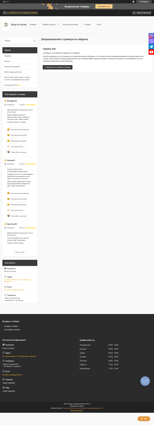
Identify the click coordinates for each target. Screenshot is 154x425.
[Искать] (34, 41)
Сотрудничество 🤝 (12, 85)
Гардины (7, 56)
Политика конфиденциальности (92, 408)
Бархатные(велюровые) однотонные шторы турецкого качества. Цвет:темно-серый (18, 117)
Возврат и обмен (11, 326)
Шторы (7, 61)
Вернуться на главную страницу (59, 67)
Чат (145, 419)
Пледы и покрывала (12, 67)
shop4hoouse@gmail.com (14, 290)
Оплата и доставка (70, 24)
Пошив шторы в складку (16, 122)
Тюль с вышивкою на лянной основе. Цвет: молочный (18, 239)
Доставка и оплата (12, 330)
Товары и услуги (48, 24)
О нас (99, 24)
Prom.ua (87, 404)
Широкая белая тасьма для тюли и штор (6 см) (20, 111)
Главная (33, 24)
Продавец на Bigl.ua (77, 406)
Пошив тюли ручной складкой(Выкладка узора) (17, 170)
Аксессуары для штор (13, 72)
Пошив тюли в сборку (15, 243)
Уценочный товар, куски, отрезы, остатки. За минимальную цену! (17, 78)
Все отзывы (19, 252)
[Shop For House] (5, 25)
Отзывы (87, 24)
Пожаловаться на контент (71, 408)
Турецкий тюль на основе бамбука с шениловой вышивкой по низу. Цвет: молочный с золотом (20, 176)
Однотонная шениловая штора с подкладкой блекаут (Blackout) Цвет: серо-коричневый (19, 184)
